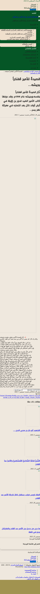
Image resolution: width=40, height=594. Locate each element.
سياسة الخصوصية (30, 570)
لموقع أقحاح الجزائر (17, 565)
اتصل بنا (33, 63)
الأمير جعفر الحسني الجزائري (19, 37)
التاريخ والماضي (30, 48)
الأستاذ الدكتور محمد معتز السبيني (17, 39)
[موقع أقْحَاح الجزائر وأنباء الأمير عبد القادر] (26, 17)
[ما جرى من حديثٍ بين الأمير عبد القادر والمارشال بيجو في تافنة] (33, 524)
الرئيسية (33, 24)
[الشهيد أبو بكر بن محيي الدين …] (33, 426)
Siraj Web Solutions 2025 (32, 567)
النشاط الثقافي (30, 51)
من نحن (33, 27)
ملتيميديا (33, 60)
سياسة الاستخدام (30, 572)
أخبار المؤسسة (31, 57)
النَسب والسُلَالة (27, 44)
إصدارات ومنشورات (29, 54)
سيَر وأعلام (28, 46)
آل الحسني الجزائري (29, 41)
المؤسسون (28, 35)
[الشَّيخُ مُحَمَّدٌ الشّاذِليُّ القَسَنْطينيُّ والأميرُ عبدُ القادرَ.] (32, 456)
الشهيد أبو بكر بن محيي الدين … (26, 430)
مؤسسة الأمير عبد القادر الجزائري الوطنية (18, 34)
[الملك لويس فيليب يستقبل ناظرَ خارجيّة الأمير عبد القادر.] (33, 490)
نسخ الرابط (18, 390)
